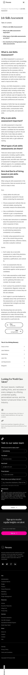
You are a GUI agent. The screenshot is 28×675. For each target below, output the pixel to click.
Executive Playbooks (6, 605)
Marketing (3, 591)
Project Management (6, 596)
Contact (3, 637)
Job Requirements (5, 362)
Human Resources (5, 589)
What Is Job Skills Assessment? (12, 27)
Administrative (4, 579)
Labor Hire (4, 358)
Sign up (13, 533)
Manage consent (4, 671)
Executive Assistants (6, 617)
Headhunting (4, 354)
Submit (13, 507)
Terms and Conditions (6, 652)
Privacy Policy (4, 649)
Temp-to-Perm (5, 346)
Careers (3, 634)
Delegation (4, 365)
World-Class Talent (5, 625)
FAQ (2, 639)
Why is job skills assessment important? (12, 31)
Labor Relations (5, 350)
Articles (3, 603)
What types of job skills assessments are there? (14, 37)
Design (3, 584)
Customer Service (5, 581)
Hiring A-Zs (4, 608)
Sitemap (3, 646)
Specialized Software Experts (8, 622)
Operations (4, 594)
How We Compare (5, 620)
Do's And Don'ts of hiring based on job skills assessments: (14, 43)
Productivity (4, 610)
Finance (3, 586)
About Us (3, 632)
